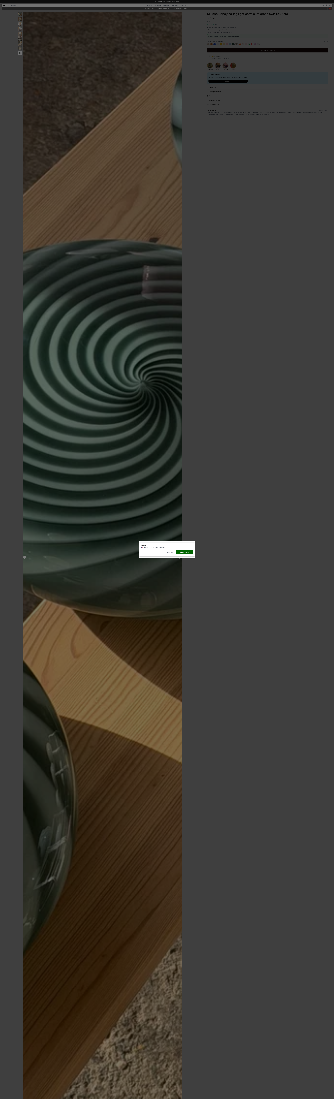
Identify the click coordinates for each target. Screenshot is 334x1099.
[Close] (182, 526)
